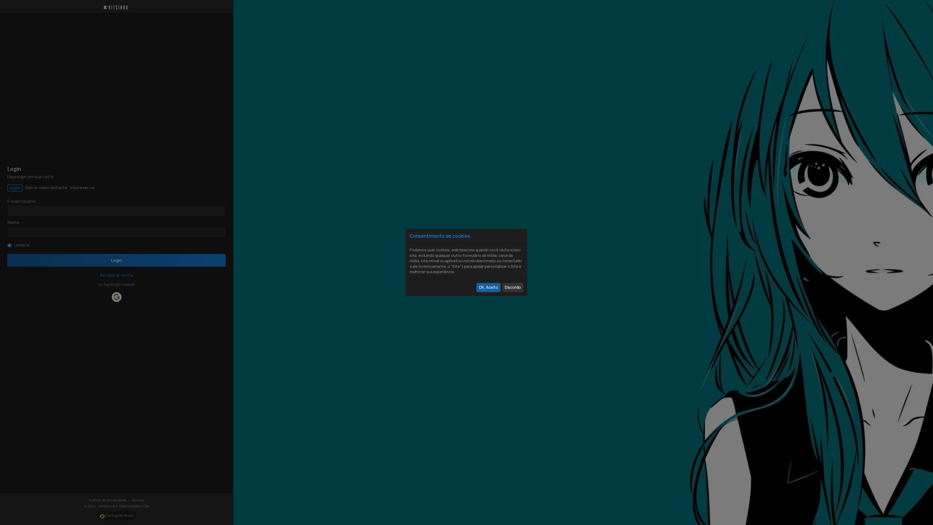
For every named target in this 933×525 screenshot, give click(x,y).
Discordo (513, 287)
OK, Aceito (488, 287)
